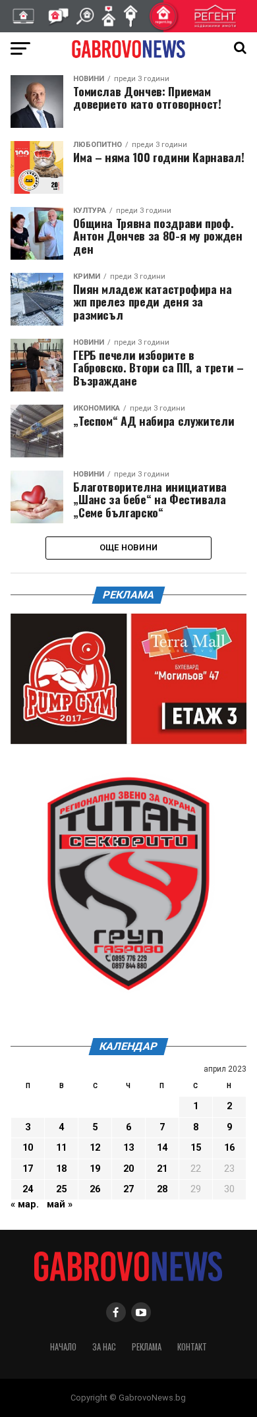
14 (162, 1147)
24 (27, 1189)
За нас (104, 1347)
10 (27, 1147)
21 (162, 1168)
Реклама (146, 1347)
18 (61, 1168)
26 (95, 1189)
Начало (63, 1347)
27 (128, 1189)
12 (95, 1147)
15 (195, 1147)
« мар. (25, 1204)
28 (162, 1189)
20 (128, 1168)
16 (229, 1147)
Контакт (192, 1347)
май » (59, 1204)
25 (61, 1189)
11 (61, 1147)
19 (95, 1168)
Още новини (129, 547)
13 (128, 1147)
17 (27, 1168)
